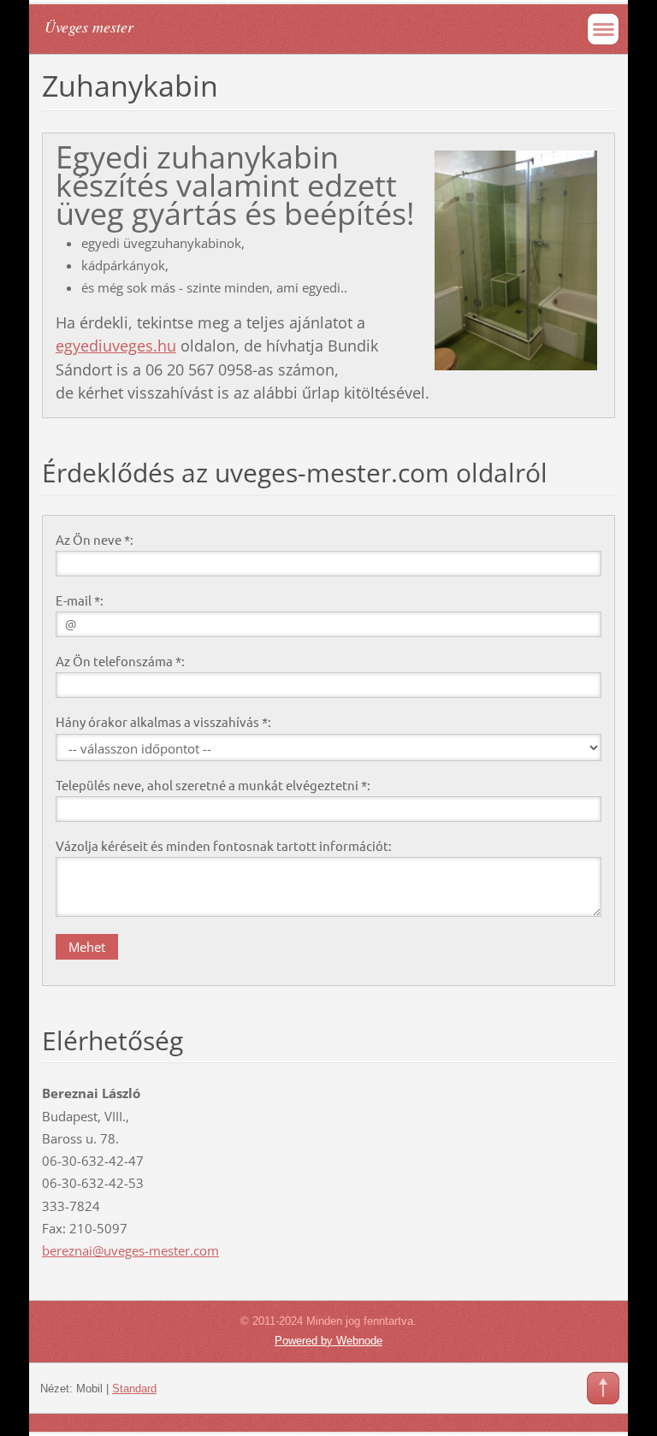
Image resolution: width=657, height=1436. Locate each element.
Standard (134, 1388)
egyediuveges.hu (116, 345)
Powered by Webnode (328, 1340)
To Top (603, 1388)
